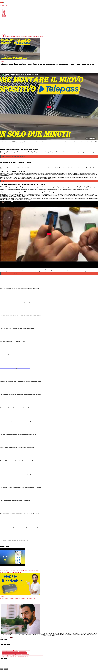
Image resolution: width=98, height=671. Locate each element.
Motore (3, 12)
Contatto (4, 16)
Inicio (3, 9)
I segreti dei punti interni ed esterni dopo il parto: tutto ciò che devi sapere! (15, 656)
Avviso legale (4, 662)
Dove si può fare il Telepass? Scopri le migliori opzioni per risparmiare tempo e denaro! (19, 570)
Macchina (4, 11)
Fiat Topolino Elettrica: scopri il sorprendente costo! (11, 648)
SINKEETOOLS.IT (3, 5)
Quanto (3, 14)
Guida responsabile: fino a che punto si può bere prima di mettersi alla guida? (16, 650)
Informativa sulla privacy (6, 661)
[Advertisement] (49, 26)
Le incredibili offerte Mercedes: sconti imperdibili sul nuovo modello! (14, 653)
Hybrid (3, 10)
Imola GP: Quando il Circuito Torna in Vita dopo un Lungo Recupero (14, 651)
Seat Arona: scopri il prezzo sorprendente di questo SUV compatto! (14, 652)
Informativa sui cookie (6, 663)
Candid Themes (22, 665)
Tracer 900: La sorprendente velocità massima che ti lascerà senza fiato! (15, 647)
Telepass (2, 61)
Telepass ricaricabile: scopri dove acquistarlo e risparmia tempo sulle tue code (17, 598)
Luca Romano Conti (17, 67)
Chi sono (4, 15)
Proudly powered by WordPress (6, 665)
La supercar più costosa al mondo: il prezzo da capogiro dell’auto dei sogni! (15, 654)
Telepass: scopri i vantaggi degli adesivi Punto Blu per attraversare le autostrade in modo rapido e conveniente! (22, 655)
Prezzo (3, 13)
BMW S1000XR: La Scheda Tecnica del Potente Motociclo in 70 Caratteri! (16, 649)
